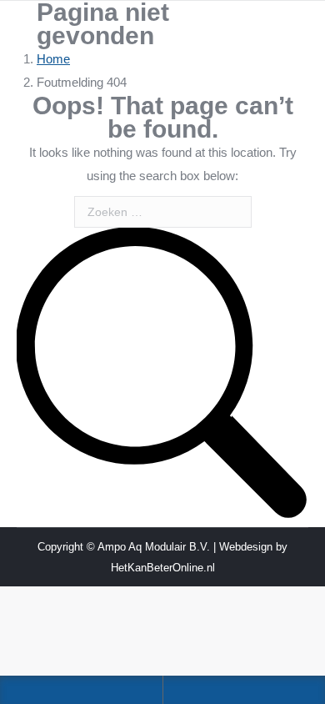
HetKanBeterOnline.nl (163, 567)
